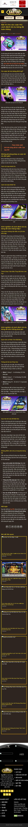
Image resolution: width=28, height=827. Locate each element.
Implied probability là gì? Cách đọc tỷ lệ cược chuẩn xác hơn (14, 654)
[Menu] (2, 11)
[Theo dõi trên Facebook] (1, 791)
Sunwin (22, 6)
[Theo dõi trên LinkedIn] (7, 794)
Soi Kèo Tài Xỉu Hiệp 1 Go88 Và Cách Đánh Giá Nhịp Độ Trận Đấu (14, 554)
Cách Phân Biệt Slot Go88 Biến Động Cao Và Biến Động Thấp (13, 579)
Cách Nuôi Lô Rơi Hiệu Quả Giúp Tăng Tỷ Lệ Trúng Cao (13, 679)
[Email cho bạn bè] (15, 526)
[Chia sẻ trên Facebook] (9, 526)
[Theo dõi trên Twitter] (9, 791)
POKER (4, 805)
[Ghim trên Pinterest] (18, 526)
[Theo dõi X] (7, 791)
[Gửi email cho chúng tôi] (12, 791)
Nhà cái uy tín (22, 2)
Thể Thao (3, 22)
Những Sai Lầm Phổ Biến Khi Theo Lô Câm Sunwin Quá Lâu (13, 629)
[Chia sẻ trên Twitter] (12, 526)
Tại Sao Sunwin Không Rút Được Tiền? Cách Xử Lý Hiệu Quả (13, 729)
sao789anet (18, 33)
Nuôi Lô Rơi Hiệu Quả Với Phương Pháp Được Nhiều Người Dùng (14, 704)
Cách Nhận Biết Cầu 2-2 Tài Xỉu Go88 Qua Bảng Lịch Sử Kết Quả (13, 604)
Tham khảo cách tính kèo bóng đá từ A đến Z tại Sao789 (14, 147)
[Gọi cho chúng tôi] (4, 794)
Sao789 (12, 509)
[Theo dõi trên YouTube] (9, 794)
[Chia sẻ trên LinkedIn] (21, 526)
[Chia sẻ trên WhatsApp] (7, 526)
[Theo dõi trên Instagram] (4, 791)
